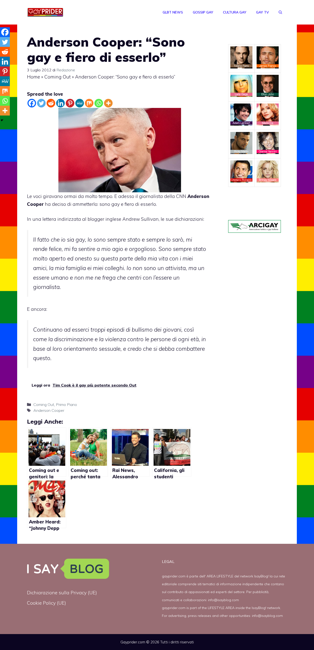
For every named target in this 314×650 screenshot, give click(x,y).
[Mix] (89, 103)
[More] (108, 103)
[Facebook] (31, 103)
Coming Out (57, 77)
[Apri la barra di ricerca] (280, 12)
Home (33, 77)
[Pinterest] (70, 103)
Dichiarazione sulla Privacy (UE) (62, 593)
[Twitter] (41, 103)
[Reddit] (51, 103)
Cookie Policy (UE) (46, 603)
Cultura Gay (234, 12)
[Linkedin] (60, 103)
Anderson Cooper (48, 410)
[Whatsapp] (98, 103)
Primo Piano (66, 404)
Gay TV (262, 12)
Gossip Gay (203, 12)
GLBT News (173, 12)
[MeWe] (79, 103)
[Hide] (2, 120)
